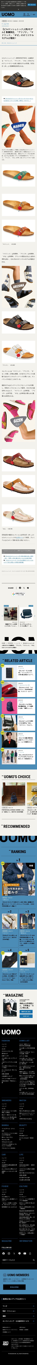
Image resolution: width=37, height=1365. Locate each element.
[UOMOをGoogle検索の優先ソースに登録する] (18, 594)
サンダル (4, 43)
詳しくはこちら (31, 4)
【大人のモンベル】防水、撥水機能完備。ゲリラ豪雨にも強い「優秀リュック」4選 (26, 706)
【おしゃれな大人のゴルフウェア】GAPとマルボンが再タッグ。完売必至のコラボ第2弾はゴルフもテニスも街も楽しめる (26, 757)
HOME (3, 643)
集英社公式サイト (7, 1327)
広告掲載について (7, 1332)
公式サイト (19, 537)
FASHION (10, 643)
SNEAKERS (5, 931)
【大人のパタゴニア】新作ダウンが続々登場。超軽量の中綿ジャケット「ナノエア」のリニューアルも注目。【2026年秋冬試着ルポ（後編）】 (18, 904)
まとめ (21, 702)
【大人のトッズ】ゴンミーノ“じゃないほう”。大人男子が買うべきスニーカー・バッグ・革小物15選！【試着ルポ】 (13, 812)
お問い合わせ (22, 1327)
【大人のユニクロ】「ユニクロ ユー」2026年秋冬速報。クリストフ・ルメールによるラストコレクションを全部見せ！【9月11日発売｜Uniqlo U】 (26, 689)
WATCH (22, 969)
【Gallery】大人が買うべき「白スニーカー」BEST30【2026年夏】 (9, 937)
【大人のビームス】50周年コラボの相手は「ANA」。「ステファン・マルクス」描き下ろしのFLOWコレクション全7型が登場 (25, 723)
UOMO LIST (30, 807)
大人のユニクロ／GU (24, 685)
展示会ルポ (6, 899)
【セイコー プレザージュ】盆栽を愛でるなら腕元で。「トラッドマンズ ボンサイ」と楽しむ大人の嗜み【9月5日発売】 (27, 978)
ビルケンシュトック (12, 43)
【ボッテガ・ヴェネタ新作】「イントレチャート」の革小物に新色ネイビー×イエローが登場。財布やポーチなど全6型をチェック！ (26, 673)
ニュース (6, 24)
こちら (16, 1347)
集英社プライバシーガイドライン (10, 1329)
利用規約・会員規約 (23, 1329)
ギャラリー (6, 933)
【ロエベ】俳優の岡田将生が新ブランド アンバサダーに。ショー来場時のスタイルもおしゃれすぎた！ (25, 740)
